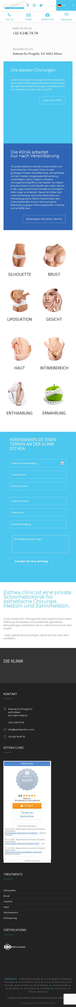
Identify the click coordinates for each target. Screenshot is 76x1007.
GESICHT (54, 319)
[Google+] (34, 5)
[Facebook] (27, 5)
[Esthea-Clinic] (15, 7)
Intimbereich (11, 912)
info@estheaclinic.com (21, 729)
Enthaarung (10, 918)
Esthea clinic (45, 861)
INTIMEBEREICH (54, 367)
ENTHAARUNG (20, 413)
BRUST (54, 274)
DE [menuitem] (63, 5)
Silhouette (10, 890)
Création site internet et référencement (30, 997)
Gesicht (8, 901)
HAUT (19, 367)
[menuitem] (66, 5)
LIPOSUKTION (19, 319)
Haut (6, 907)
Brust (7, 895)
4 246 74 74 (28, 33)
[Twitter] (41, 5)
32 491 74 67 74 (17, 736)
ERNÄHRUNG (54, 413)
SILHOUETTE (19, 274)
